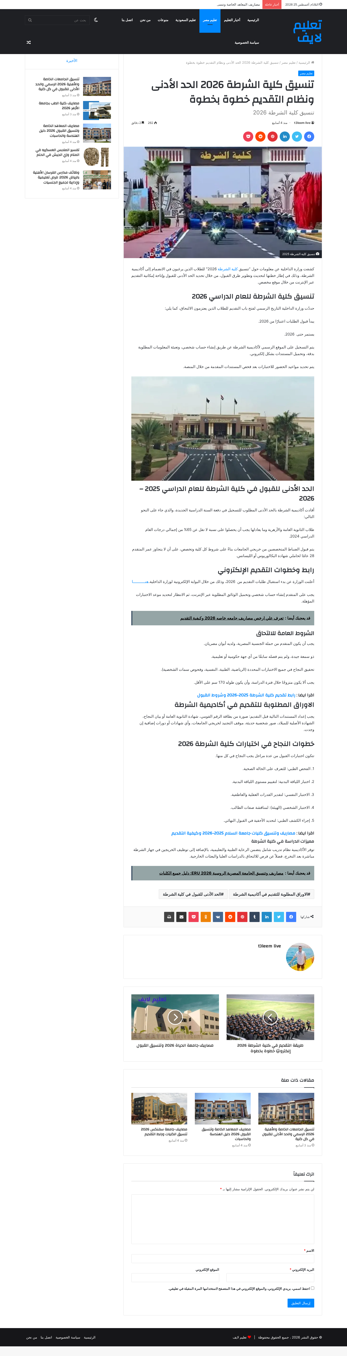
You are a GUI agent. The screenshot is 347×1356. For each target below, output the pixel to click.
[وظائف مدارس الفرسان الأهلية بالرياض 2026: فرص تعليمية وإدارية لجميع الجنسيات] (97, 179)
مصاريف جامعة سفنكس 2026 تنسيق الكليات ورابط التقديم (164, 1131)
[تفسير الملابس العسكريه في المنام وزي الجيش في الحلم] (97, 157)
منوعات (163, 20)
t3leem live (302, 123)
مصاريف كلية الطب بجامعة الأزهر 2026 (59, 106)
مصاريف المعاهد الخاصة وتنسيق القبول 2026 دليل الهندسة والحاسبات (211, 4)
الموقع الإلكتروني (207, 1269)
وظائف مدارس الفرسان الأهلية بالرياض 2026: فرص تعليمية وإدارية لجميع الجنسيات (56, 177)
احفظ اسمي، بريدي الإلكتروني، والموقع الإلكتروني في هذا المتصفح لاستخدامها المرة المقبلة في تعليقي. (239, 1288)
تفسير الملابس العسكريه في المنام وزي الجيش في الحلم (57, 152)
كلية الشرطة (228, 268)
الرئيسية (253, 20)
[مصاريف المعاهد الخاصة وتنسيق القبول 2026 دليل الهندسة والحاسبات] (223, 1108)
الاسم (309, 1250)
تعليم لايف (240, 1337)
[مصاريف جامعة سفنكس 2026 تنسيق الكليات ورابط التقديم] (159, 1108)
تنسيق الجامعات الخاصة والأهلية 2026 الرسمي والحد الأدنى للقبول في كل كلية (288, 1134)
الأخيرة (71, 60)
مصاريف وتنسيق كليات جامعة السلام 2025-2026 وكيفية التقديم (233, 833)
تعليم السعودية (186, 20)
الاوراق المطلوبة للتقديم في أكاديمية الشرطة (270, 894)
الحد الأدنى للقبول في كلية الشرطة (192, 894)
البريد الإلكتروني (302, 1269)
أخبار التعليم (232, 20)
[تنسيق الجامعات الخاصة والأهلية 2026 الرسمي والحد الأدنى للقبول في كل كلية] (286, 1108)
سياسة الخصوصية (247, 42)
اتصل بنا (127, 20)
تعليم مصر (210, 20)
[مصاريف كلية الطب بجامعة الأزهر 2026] (97, 110)
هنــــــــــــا (140, 581)
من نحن (145, 20)
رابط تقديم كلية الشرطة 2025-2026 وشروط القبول (246, 695)
